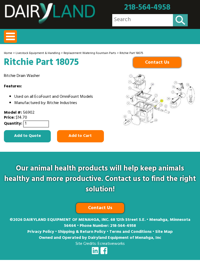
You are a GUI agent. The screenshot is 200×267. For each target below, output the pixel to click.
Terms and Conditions (130, 232)
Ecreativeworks (111, 244)
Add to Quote (27, 136)
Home (8, 53)
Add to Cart (80, 136)
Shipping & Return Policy (82, 232)
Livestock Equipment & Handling (38, 53)
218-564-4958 (147, 8)
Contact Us (157, 62)
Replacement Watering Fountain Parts (90, 53)
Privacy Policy (40, 232)
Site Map (164, 232)
